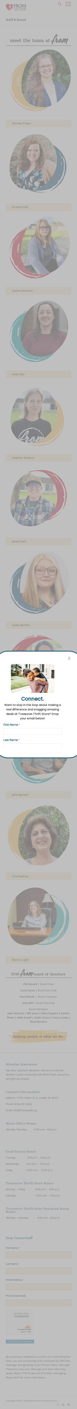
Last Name (11, 740)
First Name (11, 724)
